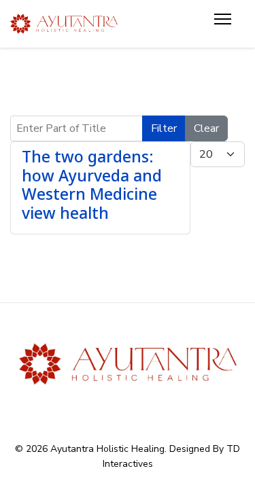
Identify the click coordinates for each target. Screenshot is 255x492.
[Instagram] (154, 407)
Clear (206, 128)
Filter (164, 128)
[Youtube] (127, 407)
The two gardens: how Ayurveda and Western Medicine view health (92, 184)
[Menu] (222, 24)
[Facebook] (101, 407)
